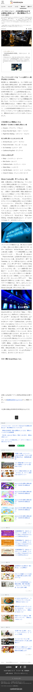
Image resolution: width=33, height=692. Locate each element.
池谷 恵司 (30, 28)
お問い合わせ (9, 673)
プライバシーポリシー (20, 673)
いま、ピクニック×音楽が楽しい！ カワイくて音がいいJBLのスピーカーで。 (16, 440)
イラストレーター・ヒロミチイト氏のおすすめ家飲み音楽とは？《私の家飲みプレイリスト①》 (16, 426)
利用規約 (26, 670)
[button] (2, 2)
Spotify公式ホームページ (14, 400)
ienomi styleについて (9, 670)
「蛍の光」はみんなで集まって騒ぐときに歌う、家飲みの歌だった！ (16, 436)
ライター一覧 (19, 670)
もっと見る (28, 523)
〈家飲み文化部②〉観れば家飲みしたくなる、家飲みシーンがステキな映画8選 (16, 431)
